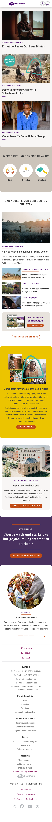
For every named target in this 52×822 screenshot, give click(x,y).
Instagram (14, 806)
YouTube (30, 806)
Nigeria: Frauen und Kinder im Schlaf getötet (25, 251)
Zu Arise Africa (26, 427)
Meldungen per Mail (25, 764)
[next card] (44, 635)
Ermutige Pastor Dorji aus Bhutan (23, 46)
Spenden (26, 179)
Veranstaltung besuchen (25, 712)
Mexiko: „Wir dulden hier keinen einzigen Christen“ (35, 290)
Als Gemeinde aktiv (25, 718)
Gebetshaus (25, 745)
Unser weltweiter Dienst (26, 617)
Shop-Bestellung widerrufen (25, 772)
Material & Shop (25, 768)
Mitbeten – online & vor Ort (26, 506)
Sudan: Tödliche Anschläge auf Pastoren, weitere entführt (35, 276)
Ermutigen (42, 179)
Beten (9, 179)
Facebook (22, 806)
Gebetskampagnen (25, 749)
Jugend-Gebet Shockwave (25, 730)
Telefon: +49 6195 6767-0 (28, 675)
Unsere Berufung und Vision (26, 556)
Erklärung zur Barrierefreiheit (26, 799)
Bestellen (25, 755)
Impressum (26, 789)
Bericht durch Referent (25, 723)
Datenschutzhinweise (28, 683)
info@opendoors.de (27, 679)
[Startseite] (17, 4)
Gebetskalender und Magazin (25, 741)
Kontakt (26, 667)
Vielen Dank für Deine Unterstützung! (23, 136)
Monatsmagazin (25, 760)
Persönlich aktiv (25, 696)
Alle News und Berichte (26, 337)
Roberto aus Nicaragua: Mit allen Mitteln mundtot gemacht (36, 304)
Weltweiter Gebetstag (25, 727)
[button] (26, 648)
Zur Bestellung (35, 325)
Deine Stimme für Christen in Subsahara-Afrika (19, 91)
